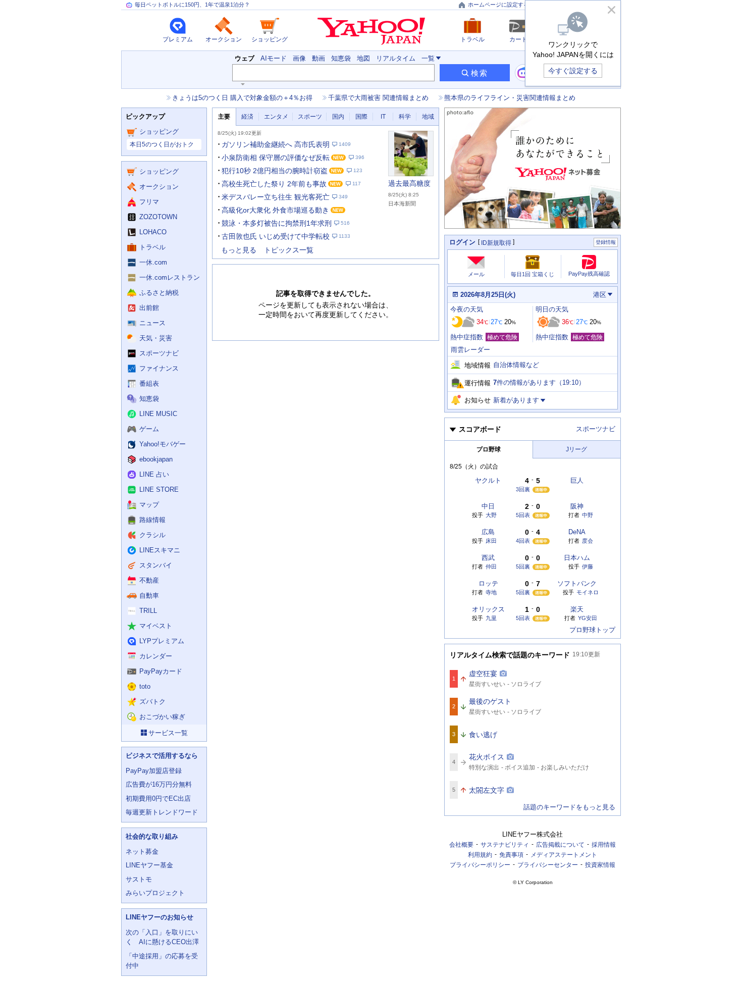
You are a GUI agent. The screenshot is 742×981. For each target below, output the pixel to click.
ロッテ (488, 583)
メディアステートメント (564, 855)
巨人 (577, 480)
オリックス (488, 609)
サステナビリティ (505, 845)
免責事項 (511, 855)
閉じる (611, 10)
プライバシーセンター (547, 865)
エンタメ (276, 116)
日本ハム (577, 557)
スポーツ (310, 116)
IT (383, 116)
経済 (247, 116)
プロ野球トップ (592, 630)
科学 (405, 116)
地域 (428, 116)
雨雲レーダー (470, 349)
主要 (224, 116)
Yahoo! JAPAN (371, 31)
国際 (361, 116)
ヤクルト (488, 480)
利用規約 (480, 855)
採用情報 (604, 845)
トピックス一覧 (288, 249)
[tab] (224, 117)
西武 (488, 557)
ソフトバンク (577, 583)
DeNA (577, 532)
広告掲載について (560, 845)
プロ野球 (488, 449)
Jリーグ (576, 449)
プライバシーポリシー (480, 865)
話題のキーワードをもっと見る (569, 807)
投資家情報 (600, 865)
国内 (338, 116)
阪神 (577, 506)
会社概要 (461, 845)
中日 (488, 506)
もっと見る (238, 249)
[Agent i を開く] (523, 72)
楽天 (577, 609)
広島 (488, 532)
